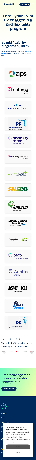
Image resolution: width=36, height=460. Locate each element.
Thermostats (5, 422)
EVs (2, 427)
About (3, 413)
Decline (18, 452)
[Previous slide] (4, 352)
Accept (18, 447)
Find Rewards (25, 4)
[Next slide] (31, 352)
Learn (3, 418)
